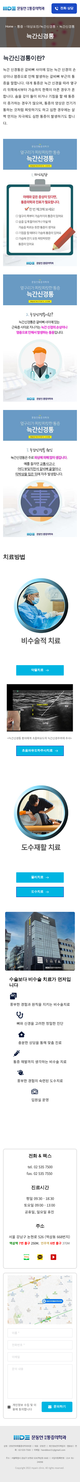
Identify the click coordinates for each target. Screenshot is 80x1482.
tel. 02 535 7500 (40, 1166)
